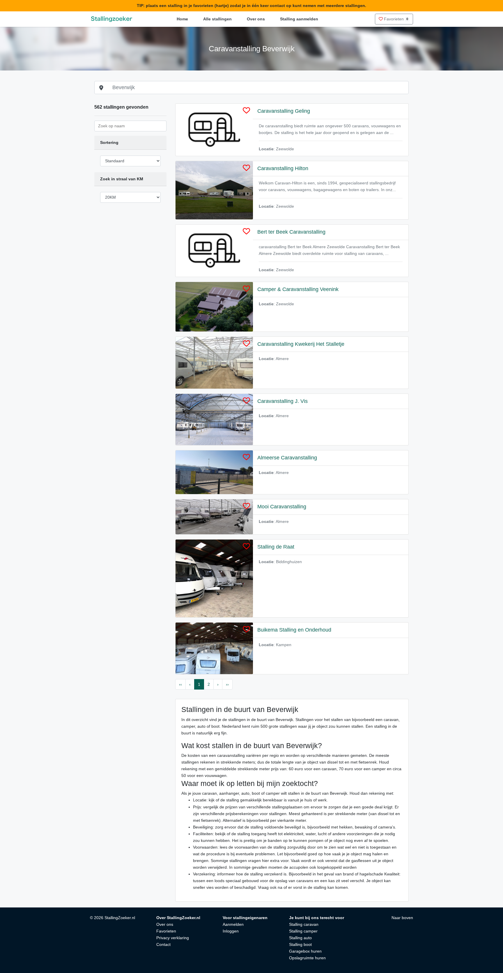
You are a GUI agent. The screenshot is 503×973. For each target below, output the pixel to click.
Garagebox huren (305, 951)
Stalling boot (300, 944)
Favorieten (395, 19)
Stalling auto (300, 937)
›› (227, 684)
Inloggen (231, 931)
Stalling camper (303, 931)
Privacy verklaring (172, 937)
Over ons (256, 19)
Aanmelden (233, 924)
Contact (163, 944)
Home (182, 19)
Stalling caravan (303, 924)
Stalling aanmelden (299, 19)
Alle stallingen (217, 19)
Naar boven (402, 917)
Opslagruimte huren (307, 958)
